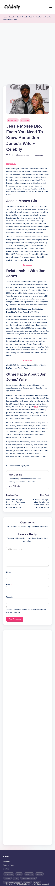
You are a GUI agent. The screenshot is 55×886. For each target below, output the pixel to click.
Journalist (39, 874)
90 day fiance (9, 874)
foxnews (19, 874)
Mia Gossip (15, 474)
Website (9, 597)
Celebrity (12, 7)
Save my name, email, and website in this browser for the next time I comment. (26, 611)
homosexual (29, 874)
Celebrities (12, 120)
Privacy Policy (8, 865)
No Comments (38, 155)
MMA (36, 407)
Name (9, 572)
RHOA (16, 878)
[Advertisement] (27, 52)
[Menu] (50, 6)
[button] (14, 486)
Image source (11, 164)
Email (9, 585)
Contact (6, 869)
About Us (6, 861)
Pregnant (7, 878)
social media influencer (28, 878)
